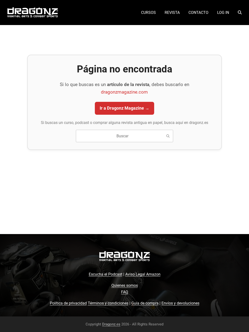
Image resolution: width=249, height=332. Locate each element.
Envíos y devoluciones (180, 303)
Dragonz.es (111, 324)
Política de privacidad (68, 303)
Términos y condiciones (108, 303)
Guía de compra (145, 303)
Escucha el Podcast (105, 274)
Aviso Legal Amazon (142, 274)
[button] (240, 13)
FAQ (124, 292)
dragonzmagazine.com (124, 92)
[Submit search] (168, 136)
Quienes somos (124, 285)
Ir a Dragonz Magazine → (124, 108)
